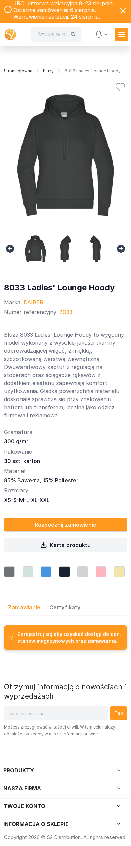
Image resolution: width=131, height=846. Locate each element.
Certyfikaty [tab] (64, 607)
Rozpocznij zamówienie (65, 524)
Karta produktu (70, 545)
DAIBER (33, 302)
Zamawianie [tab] (24, 607)
